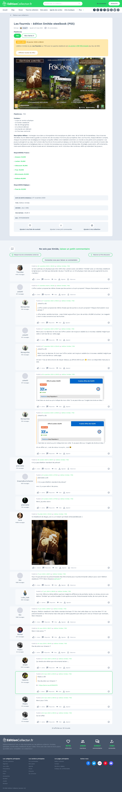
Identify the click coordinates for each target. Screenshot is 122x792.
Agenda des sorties (56, 10)
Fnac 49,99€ (19, 170)
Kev (20, 580)
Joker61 (20, 292)
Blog (12, 10)
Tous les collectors (32, 10)
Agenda (31, 766)
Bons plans (44, 10)
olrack (25, 665)
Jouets (5, 781)
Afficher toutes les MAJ (26, 53)
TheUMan (20, 272)
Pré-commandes (33, 761)
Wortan (20, 634)
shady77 (25, 28)
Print (4, 773)
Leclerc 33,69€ (20, 161)
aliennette (20, 466)
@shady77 (57, 579)
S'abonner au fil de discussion (100, 255)
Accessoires (6, 776)
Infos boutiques (69, 10)
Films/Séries (6, 768)
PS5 (17, 36)
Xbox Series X (29, 36)
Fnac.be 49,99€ (20, 189)
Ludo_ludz (25, 597)
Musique (5, 783)
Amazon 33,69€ (20, 157)
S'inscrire (114, 3)
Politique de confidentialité (62, 768)
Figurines (5, 763)
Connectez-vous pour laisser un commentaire (61, 260)
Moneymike (25, 307)
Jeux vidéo (25, 208)
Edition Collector (59, 761)
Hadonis (25, 680)
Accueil (5, 10)
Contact (57, 763)
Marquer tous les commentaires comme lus (25, 255)
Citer (54, 279)
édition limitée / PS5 (63, 266)
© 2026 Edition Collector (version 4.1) (14, 788)
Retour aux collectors (20, 15)
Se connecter (101, 3)
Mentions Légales (59, 766)
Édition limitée (24, 203)
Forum (21, 10)
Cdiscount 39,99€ (21, 165)
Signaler (62, 279)
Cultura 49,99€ (20, 178)
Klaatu (20, 649)
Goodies (5, 778)
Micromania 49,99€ (22, 174)
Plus (80, 10)
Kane (20, 520)
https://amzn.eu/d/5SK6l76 (48, 685)
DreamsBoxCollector (25, 481)
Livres (4, 771)
